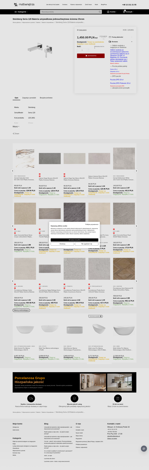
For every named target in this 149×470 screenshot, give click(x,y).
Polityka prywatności (91, 224)
